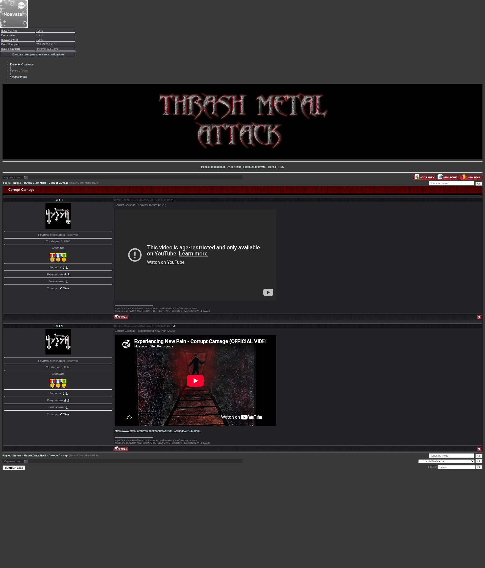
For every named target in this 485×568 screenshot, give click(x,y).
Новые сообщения (213, 166)
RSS (281, 166)
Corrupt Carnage (58, 183)
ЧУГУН (58, 199)
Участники (234, 166)
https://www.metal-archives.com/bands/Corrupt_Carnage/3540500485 (157, 430)
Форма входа (18, 76)
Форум (7, 183)
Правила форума (254, 166)
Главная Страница (22, 64)
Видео (17, 183)
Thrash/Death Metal (35, 183)
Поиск (272, 166)
